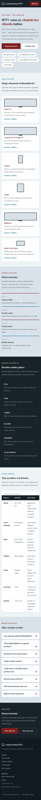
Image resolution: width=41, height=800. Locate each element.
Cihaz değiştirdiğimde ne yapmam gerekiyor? (16, 645)
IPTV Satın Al (10, 731)
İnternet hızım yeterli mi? (13, 679)
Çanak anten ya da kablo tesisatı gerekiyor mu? (16, 670)
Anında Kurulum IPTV (14, 3)
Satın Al (34, 4)
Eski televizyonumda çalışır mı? (15, 686)
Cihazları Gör (30, 46)
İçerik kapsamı (6, 768)
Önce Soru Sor (27, 731)
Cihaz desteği (6, 758)
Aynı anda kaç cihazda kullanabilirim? (18, 636)
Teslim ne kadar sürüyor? (13, 661)
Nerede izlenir (6, 765)
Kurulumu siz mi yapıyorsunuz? (15, 653)
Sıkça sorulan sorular (8, 776)
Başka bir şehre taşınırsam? (14, 693)
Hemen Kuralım (11, 46)
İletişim (4, 780)
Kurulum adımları (7, 761)
